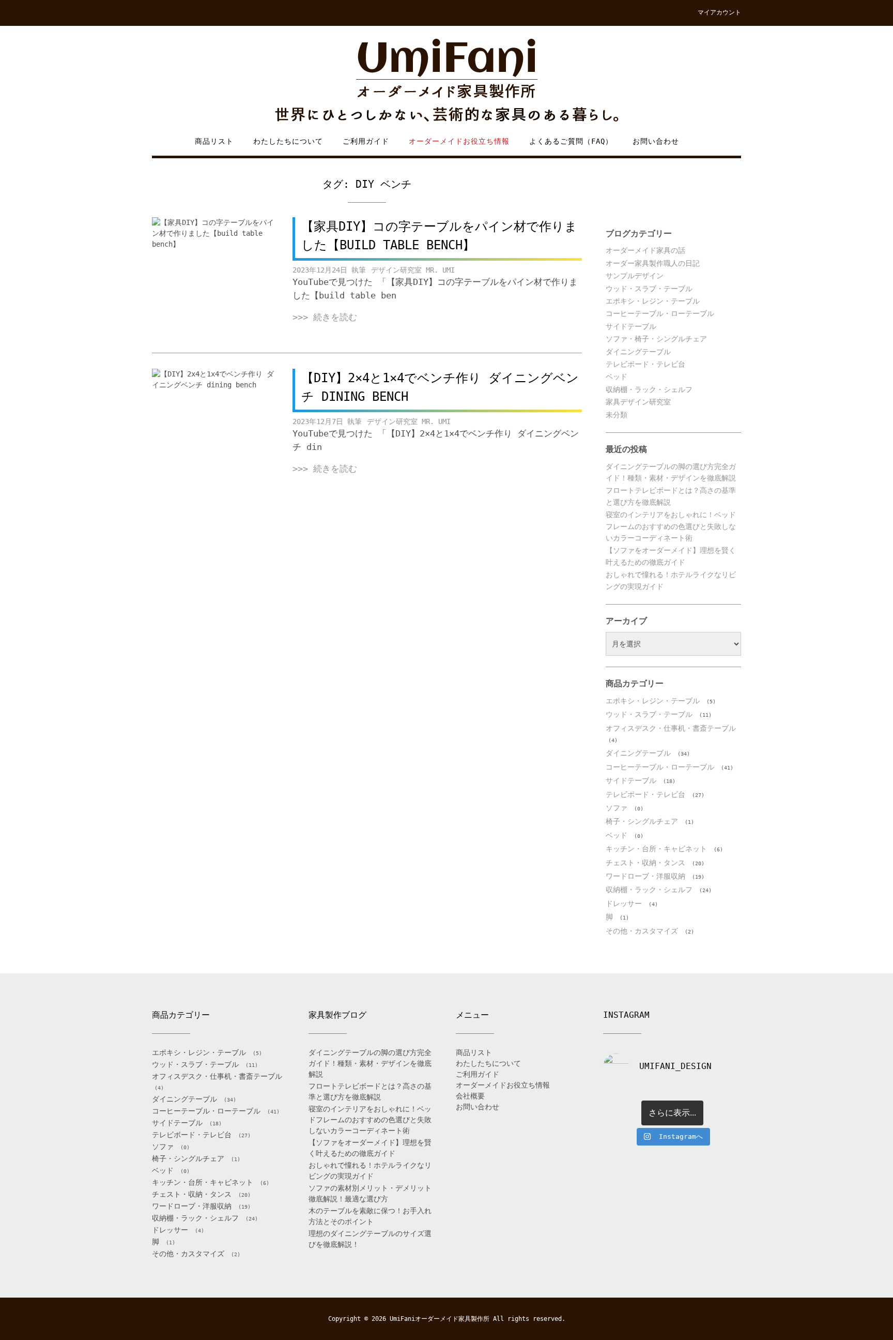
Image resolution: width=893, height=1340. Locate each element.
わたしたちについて (288, 141)
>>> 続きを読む (324, 317)
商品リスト (214, 141)
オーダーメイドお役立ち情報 (459, 141)
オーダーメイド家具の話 (645, 250)
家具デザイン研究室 (638, 402)
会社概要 (470, 1096)
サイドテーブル (631, 326)
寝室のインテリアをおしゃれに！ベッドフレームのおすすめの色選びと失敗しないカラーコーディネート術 (671, 526)
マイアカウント (719, 12)
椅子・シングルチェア (642, 821)
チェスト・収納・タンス (645, 863)
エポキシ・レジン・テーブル (653, 301)
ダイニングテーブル (638, 352)
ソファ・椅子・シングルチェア (656, 339)
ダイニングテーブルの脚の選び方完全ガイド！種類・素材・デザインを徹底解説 (370, 1063)
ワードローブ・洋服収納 (645, 876)
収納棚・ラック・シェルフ (649, 389)
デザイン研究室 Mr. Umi (413, 270)
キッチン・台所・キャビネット (656, 849)
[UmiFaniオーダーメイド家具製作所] (446, 81)
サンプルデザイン (635, 276)
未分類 (616, 415)
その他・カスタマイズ (642, 931)
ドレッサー (624, 903)
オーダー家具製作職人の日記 (653, 263)
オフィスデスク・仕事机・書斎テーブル (671, 728)
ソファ (616, 808)
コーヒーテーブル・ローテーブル (660, 313)
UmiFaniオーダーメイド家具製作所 (439, 1318)
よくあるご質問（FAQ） (571, 141)
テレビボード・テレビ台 (645, 364)
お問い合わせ (656, 141)
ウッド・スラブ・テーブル (649, 288)
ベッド (616, 376)
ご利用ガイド (366, 141)
